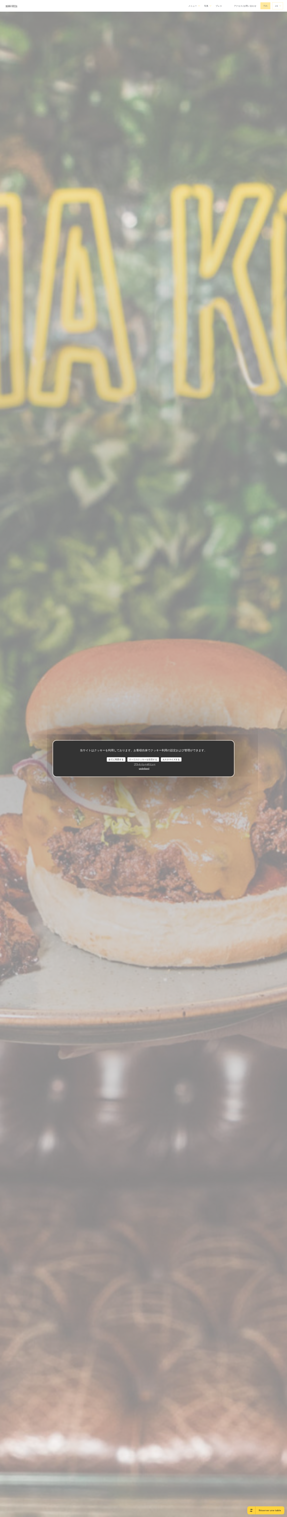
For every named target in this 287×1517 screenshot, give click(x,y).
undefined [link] (144, 768)
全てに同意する (116, 759)
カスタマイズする (171, 759)
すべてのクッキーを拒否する (143, 759)
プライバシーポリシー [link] (144, 764)
